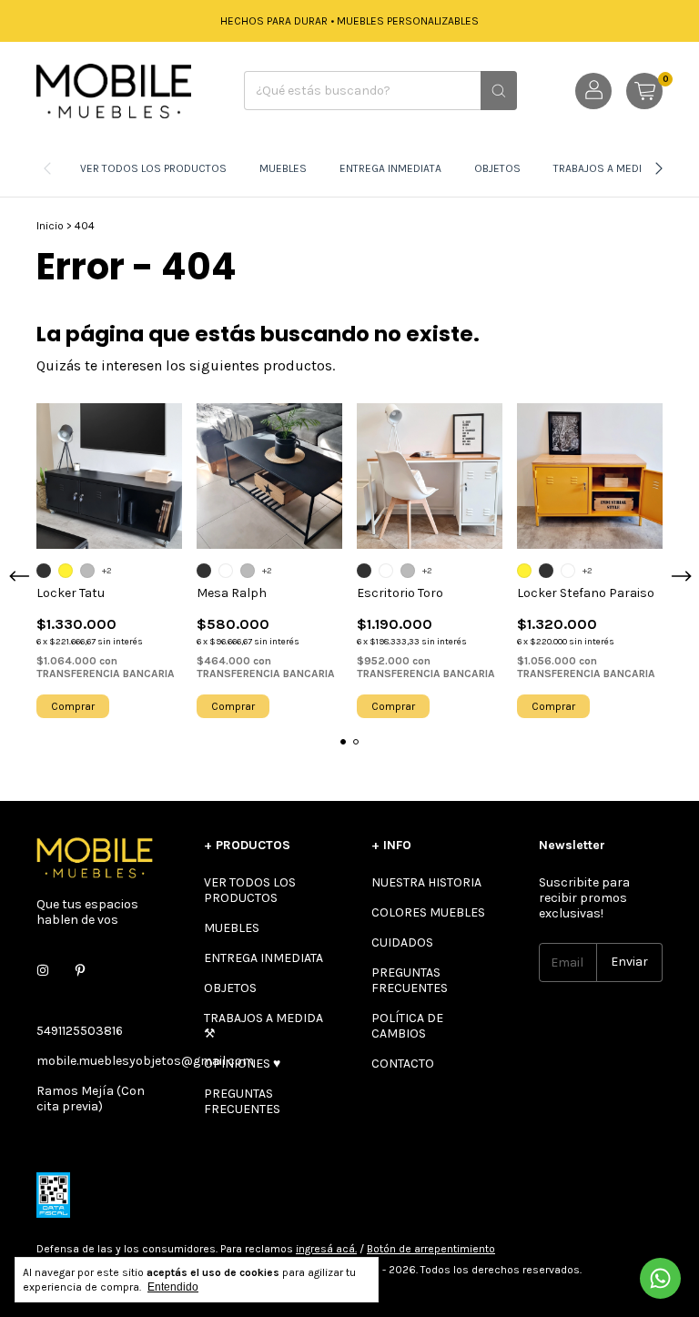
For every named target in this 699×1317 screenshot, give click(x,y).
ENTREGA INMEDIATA (390, 168)
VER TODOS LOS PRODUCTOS (153, 168)
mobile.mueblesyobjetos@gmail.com (145, 1061)
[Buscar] (499, 90)
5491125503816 (79, 1030)
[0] (644, 91)
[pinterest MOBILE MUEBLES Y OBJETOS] (80, 971)
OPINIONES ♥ (242, 1063)
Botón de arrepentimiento (431, 1248)
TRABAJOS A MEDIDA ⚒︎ (610, 168)
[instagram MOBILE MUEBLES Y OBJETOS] (42, 971)
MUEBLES (283, 168)
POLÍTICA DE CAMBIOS (407, 1025)
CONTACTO (402, 1063)
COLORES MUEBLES (428, 912)
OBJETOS (497, 168)
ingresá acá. (326, 1248)
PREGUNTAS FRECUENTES (242, 1101)
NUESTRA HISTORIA (426, 882)
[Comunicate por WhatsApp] (660, 1278)
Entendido (172, 1287)
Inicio (50, 225)
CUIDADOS (402, 942)
